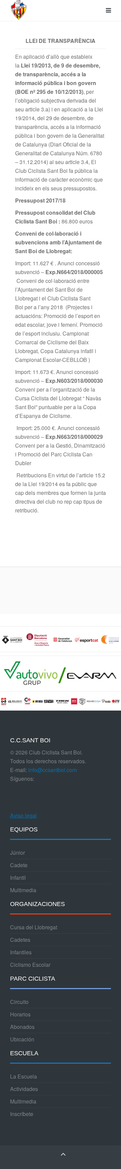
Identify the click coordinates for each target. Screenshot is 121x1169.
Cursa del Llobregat (33, 927)
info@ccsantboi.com (52, 770)
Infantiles (21, 952)
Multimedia (23, 890)
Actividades (24, 1089)
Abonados (22, 1027)
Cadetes (20, 940)
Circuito (19, 1002)
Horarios (20, 1014)
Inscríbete (21, 1114)
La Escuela (23, 1076)
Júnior (17, 852)
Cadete (19, 865)
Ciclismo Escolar (30, 964)
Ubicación (22, 1039)
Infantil (18, 877)
